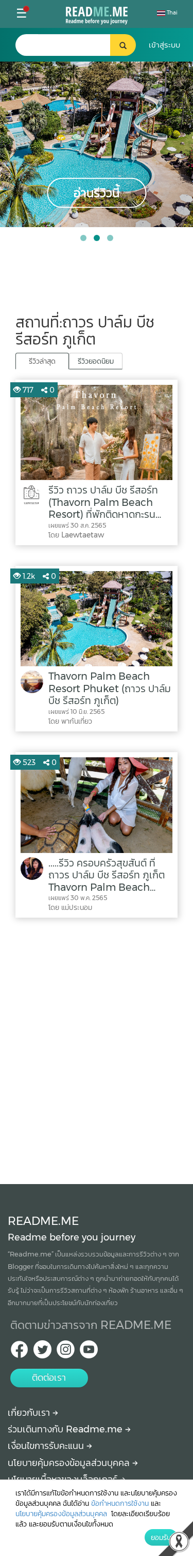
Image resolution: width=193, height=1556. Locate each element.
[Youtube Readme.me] (89, 1352)
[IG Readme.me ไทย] (66, 1352)
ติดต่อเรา (49, 1377)
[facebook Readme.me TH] (19, 1352)
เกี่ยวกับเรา (30, 1412)
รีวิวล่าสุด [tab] (42, 361)
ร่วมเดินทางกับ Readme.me (66, 1429)
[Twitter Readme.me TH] (42, 1352)
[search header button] (123, 45)
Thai (171, 12)
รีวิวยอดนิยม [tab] (96, 361)
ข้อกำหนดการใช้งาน (120, 1503)
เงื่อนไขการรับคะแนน (47, 1446)
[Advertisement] (96, 1048)
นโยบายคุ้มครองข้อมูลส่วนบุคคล (70, 1463)
